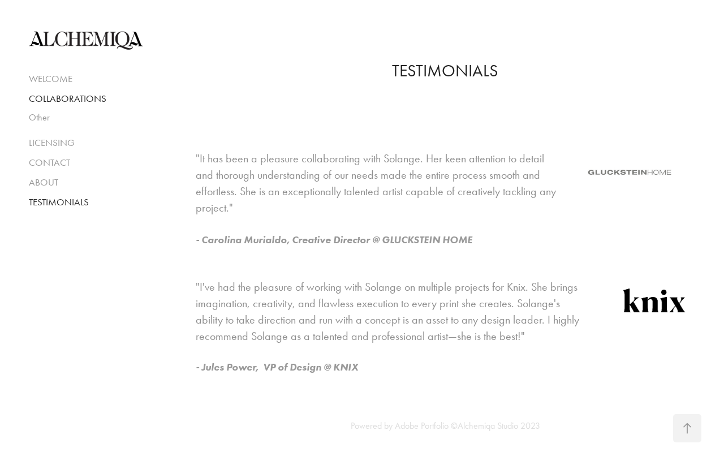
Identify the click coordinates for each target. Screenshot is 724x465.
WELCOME (50, 78)
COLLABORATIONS (67, 98)
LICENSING (52, 142)
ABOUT (43, 182)
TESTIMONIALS (59, 202)
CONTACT (49, 162)
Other (39, 117)
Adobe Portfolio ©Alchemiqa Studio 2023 (467, 425)
